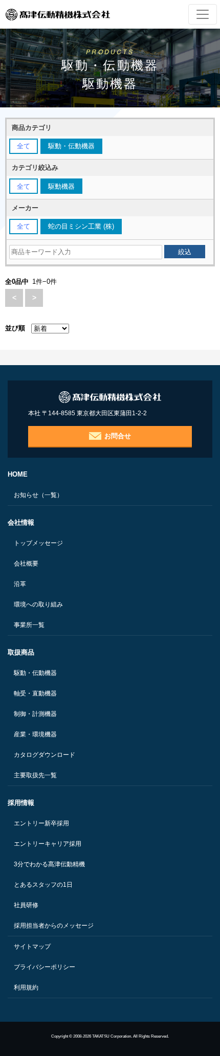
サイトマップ (32, 946)
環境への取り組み (38, 604)
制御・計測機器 (35, 713)
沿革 (20, 584)
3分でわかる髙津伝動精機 (49, 864)
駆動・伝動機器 (35, 673)
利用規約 (26, 987)
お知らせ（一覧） (38, 495)
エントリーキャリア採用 (47, 843)
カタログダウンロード (44, 754)
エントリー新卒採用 (41, 823)
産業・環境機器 (35, 734)
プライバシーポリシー (44, 967)
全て (23, 146)
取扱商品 (21, 652)
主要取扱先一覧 (35, 775)
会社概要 (26, 563)
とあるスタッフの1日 (43, 884)
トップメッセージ (38, 543)
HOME (18, 474)
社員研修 (26, 905)
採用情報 (21, 802)
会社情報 (21, 522)
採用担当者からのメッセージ (54, 925)
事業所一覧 (29, 624)
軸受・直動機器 (35, 693)
